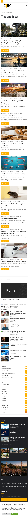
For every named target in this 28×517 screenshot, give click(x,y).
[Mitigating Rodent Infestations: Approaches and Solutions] (14, 193)
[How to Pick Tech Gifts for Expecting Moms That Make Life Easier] (5, 439)
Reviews (4, 366)
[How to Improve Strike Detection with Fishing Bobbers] (14, 450)
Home (3, 12)
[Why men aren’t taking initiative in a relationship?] (5, 320)
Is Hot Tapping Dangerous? (9, 218)
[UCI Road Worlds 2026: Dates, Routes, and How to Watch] (23, 450)
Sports (3, 382)
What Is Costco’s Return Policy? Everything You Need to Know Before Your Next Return (18, 313)
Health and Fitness (6, 370)
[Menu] (2, 6)
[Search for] (26, 6)
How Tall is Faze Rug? (14, 325)
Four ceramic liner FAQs (8, 116)
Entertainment (5, 375)
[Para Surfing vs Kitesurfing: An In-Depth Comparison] (5, 346)
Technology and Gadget (7, 377)
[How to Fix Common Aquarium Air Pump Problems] (14, 163)
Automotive (4, 391)
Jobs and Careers (6, 403)
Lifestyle (4, 389)
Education (4, 396)
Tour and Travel (5, 393)
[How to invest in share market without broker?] (5, 352)
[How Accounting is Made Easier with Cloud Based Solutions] (5, 426)
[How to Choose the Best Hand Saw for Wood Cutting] (14, 133)
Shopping (4, 400)
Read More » (5, 50)
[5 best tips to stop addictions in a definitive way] (5, 433)
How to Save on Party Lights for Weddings (11, 475)
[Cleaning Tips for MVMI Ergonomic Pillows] (14, 250)
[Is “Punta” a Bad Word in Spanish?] (14, 290)
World (3, 412)
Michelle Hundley (5, 38)
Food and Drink (5, 386)
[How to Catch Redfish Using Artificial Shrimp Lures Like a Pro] (14, 90)
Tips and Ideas (5, 384)
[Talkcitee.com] (7, 6)
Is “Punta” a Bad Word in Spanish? (10, 299)
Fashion (4, 380)
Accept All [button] (14, 513)
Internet (4, 409)
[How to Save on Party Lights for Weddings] (5, 450)
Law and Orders (5, 407)
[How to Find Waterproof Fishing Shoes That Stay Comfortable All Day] (14, 30)
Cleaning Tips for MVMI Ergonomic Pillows (13, 261)
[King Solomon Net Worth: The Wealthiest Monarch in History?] (5, 339)
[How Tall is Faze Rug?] (5, 327)
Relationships (5, 405)
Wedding (4, 398)
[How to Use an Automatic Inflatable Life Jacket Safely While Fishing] (14, 60)
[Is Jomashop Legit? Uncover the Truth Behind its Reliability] (5, 307)
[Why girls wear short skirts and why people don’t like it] (5, 333)
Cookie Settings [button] (6, 513)
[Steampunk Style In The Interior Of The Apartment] (5, 358)
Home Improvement (6, 368)
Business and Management (8, 373)
